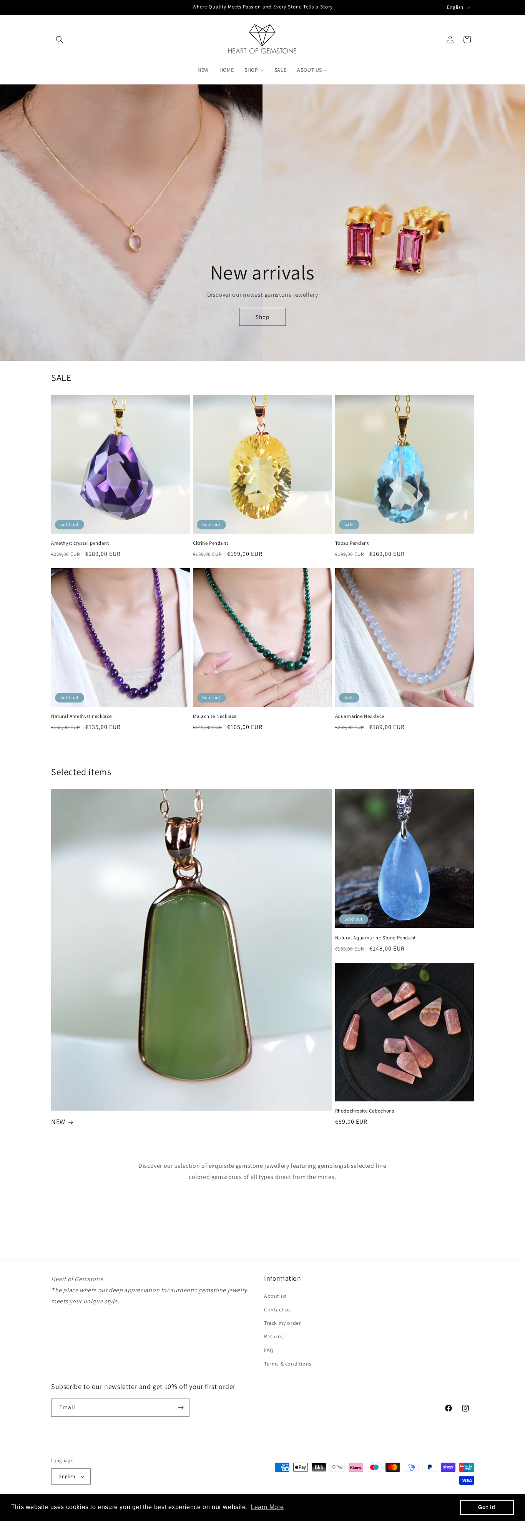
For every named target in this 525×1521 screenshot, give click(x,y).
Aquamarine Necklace (359, 716)
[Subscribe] (180, 1408)
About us (275, 1296)
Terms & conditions (288, 1363)
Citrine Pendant (210, 543)
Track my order (282, 1322)
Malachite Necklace (215, 716)
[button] (59, 39)
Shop (262, 317)
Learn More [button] (267, 1507)
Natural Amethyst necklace (81, 716)
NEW (58, 1121)
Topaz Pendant (352, 543)
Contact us (277, 1309)
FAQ (269, 1350)
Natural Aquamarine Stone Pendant (375, 938)
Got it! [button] (487, 1507)
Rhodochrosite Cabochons (364, 1111)
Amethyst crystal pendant (80, 543)
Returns (274, 1336)
